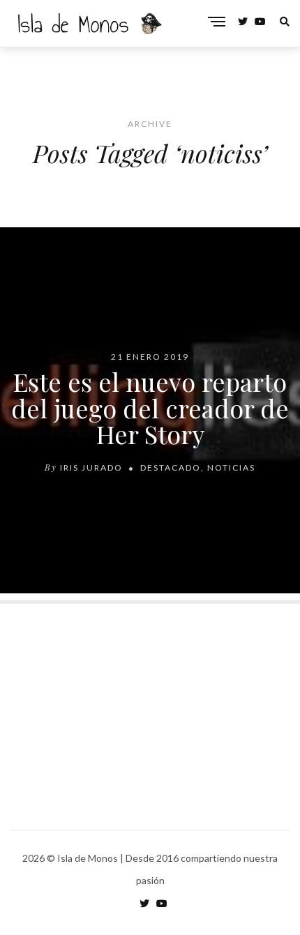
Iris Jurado (91, 467)
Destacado (170, 467)
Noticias (231, 467)
